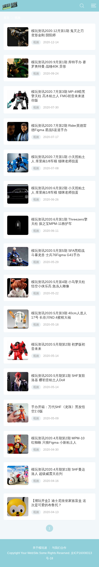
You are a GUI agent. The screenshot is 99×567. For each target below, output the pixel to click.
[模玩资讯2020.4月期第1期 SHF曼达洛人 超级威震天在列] (17, 475)
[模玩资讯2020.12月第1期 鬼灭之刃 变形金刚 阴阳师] (17, 36)
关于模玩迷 (40, 547)
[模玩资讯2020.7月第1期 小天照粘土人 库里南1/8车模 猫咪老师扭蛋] (17, 162)
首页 (6, 17)
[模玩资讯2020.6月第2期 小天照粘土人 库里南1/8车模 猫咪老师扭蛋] (17, 194)
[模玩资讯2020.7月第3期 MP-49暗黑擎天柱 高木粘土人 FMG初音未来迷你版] (17, 99)
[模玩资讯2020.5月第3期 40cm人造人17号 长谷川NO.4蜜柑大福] (17, 319)
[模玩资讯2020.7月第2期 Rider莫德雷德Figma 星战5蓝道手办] (17, 131)
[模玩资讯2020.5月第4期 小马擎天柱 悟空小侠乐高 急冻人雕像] (17, 287)
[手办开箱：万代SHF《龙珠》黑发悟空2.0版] (17, 412)
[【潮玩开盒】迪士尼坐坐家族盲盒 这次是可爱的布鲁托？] (17, 506)
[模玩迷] (10, 6)
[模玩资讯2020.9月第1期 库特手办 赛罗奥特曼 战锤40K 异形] (17, 68)
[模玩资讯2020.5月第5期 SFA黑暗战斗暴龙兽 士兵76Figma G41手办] (17, 256)
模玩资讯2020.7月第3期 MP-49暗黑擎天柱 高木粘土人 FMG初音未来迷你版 (58, 96)
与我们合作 (59, 547)
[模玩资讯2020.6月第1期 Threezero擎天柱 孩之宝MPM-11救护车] (17, 225)
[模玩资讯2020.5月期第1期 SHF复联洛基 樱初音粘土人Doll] (17, 381)
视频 (17, 17)
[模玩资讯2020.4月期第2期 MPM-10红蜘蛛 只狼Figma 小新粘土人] (17, 444)
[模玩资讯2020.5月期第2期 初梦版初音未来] (17, 350)
